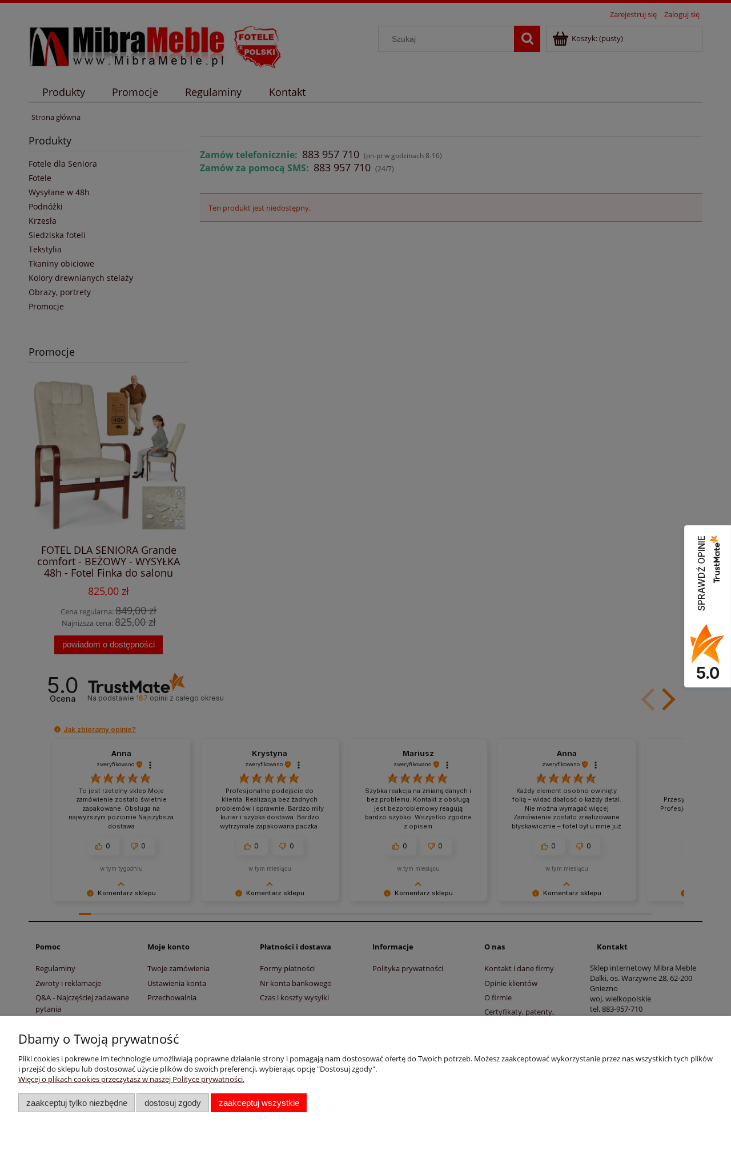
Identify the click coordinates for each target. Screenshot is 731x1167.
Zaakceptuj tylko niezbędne (76, 1103)
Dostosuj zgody (172, 1103)
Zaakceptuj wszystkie (259, 1103)
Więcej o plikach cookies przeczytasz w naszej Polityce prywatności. (131, 1079)
